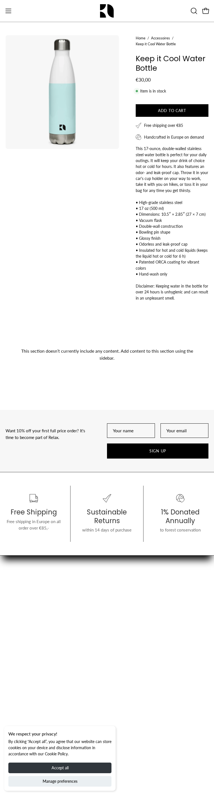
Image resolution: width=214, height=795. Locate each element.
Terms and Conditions (25, 685)
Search (12, 668)
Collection (122, 597)
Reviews (13, 712)
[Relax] (107, 11)
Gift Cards (122, 614)
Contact (13, 694)
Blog (117, 605)
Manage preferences (60, 781)
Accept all (60, 767)
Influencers (16, 703)
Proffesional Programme (135, 677)
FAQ (10, 720)
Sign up (157, 450)
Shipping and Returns (25, 677)
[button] (193, 11)
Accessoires (160, 38)
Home (140, 38)
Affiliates (121, 668)
